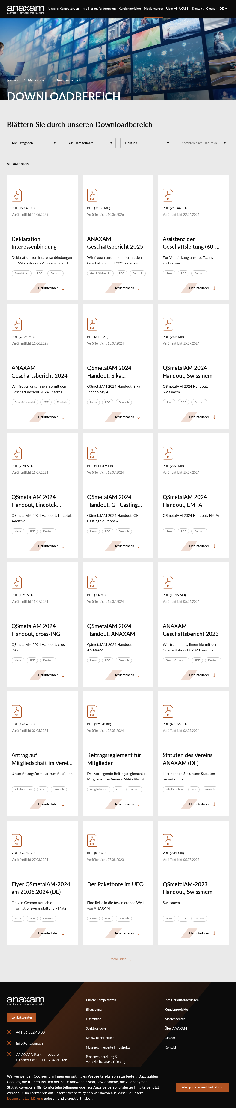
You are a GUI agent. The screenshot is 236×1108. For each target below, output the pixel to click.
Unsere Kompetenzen (63, 8)
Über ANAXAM (177, 8)
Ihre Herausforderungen (99, 8)
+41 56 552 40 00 (30, 1032)
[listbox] (224, 8)
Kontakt (198, 8)
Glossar (211, 8)
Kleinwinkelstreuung (100, 1038)
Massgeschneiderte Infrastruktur (109, 1047)
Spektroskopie (96, 1028)
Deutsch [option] (224, 8)
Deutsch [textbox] (131, 143)
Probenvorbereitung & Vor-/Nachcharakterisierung (105, 1059)
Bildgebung (94, 1009)
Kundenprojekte (129, 8)
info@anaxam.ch (29, 1043)
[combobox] (33, 143)
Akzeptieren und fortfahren (202, 1087)
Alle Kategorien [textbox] (22, 143)
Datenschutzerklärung (25, 1098)
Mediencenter (153, 8)
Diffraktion (93, 1019)
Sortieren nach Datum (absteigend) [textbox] (205, 143)
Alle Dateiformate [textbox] (80, 143)
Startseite (13, 80)
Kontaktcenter (21, 1017)
